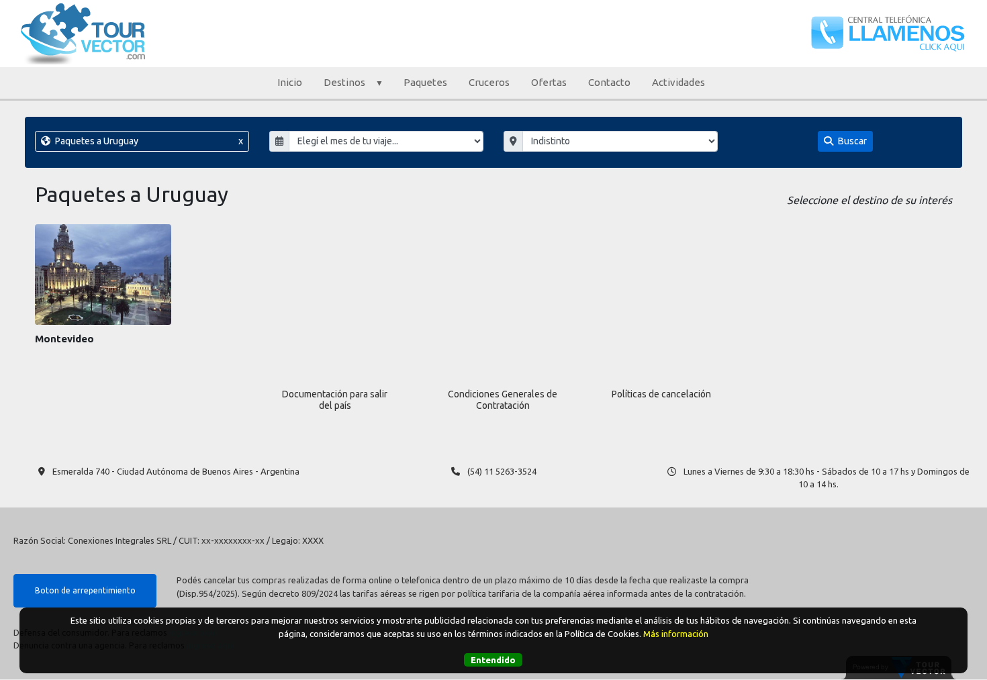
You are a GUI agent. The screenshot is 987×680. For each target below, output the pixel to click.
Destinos (344, 82)
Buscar (851, 141)
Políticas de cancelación (661, 394)
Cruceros (489, 82)
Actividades (678, 82)
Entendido (493, 659)
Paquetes (425, 82)
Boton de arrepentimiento (85, 590)
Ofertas (549, 82)
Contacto (609, 82)
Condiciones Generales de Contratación (502, 400)
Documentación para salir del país (334, 400)
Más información (675, 633)
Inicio (289, 82)
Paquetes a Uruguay (148, 141)
